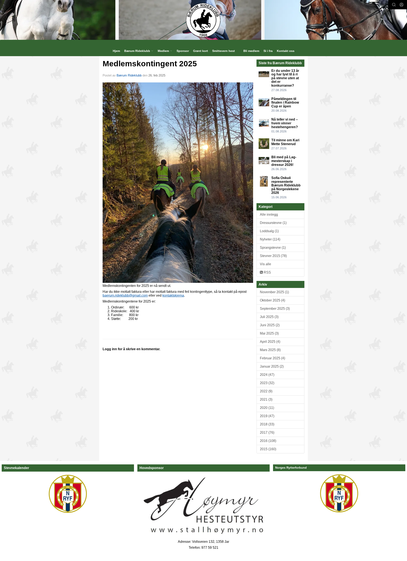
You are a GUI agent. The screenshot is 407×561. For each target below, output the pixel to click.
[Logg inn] (401, 4)
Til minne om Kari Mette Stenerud (285, 142)
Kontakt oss (285, 51)
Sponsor (183, 51)
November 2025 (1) (274, 292)
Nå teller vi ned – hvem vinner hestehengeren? (284, 123)
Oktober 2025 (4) (272, 300)
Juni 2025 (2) (270, 325)
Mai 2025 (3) (269, 333)
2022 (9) (266, 391)
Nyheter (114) (270, 239)
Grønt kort (200, 51)
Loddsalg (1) (269, 231)
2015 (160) (268, 449)
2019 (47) (267, 416)
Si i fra (268, 51)
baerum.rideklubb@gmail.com (125, 295)
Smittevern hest (223, 51)
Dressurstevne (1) (273, 223)
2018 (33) (267, 424)
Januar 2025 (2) (272, 366)
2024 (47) (267, 374)
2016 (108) (268, 441)
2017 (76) (267, 432)
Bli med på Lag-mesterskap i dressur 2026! (283, 160)
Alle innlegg (269, 214)
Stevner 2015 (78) (273, 256)
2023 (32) (267, 383)
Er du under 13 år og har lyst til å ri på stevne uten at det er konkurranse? (285, 78)
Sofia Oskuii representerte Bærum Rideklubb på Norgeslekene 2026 (286, 185)
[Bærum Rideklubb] (204, 20)
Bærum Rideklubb (129, 75)
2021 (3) (266, 399)
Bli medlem (251, 51)
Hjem (116, 51)
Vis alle (265, 264)
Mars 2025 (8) (270, 350)
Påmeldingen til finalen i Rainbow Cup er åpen (285, 102)
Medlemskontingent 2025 (150, 63)
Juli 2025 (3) (269, 317)
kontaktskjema (173, 295)
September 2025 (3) (275, 308)
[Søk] (394, 4)
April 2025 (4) (270, 341)
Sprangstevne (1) (273, 247)
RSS (267, 272)
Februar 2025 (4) (272, 358)
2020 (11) (267, 408)
